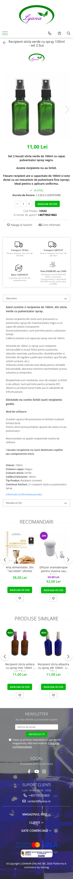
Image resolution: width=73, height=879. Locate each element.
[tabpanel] (36, 105)
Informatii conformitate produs (24, 494)
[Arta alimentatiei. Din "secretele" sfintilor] (20, 547)
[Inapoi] (3, 42)
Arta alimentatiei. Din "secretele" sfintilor (20, 569)
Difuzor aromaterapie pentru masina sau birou (54, 570)
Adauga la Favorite (21, 225)
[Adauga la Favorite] (20, 598)
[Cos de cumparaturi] (59, 33)
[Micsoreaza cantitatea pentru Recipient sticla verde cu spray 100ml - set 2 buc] (17, 204)
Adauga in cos (47, 204)
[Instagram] (43, 771)
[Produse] (5, 34)
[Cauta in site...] (68, 33)
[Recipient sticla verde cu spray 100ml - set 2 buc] (36, 105)
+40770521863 (39, 795)
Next (67, 110)
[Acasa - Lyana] (36, 15)
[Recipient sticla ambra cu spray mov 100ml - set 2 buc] (20, 644)
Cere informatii (50, 225)
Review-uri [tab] (14, 503)
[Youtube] (36, 771)
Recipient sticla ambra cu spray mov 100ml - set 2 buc (19, 667)
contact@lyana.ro (39, 801)
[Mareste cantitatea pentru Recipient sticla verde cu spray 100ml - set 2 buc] (29, 204)
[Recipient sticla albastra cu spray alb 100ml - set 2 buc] (53, 644)
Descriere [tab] (11, 298)
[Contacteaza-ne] (49, 33)
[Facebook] (29, 771)
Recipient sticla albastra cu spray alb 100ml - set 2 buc (53, 667)
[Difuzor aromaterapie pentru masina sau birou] (53, 547)
